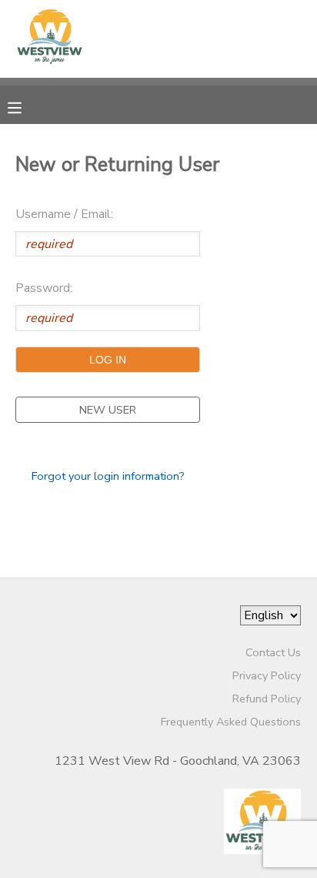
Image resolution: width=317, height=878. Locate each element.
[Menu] (26, 106)
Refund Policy (266, 698)
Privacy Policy (266, 675)
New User (107, 409)
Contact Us (273, 652)
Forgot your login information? (108, 476)
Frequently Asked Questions (231, 721)
